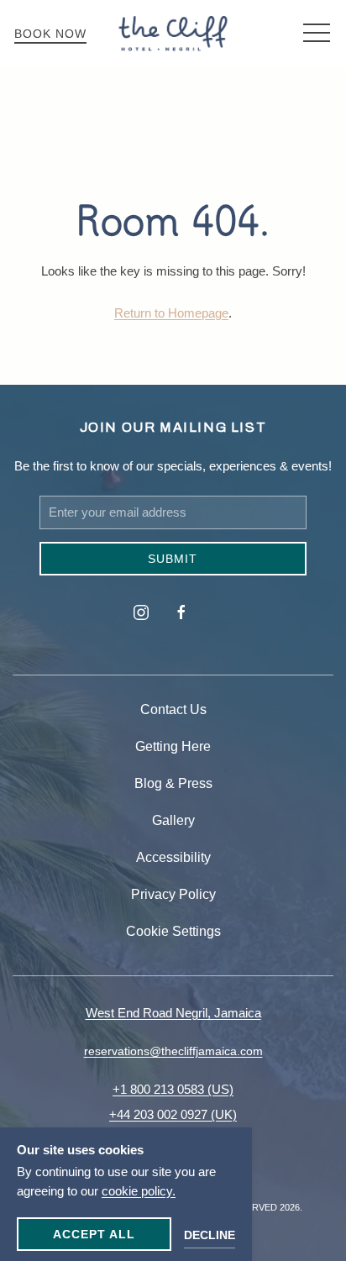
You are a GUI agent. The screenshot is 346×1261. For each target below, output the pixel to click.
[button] (316, 33)
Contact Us (173, 709)
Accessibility (173, 857)
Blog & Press (173, 783)
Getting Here (173, 746)
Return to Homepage (171, 313)
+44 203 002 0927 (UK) (173, 1114)
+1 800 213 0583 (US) (173, 1089)
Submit (172, 558)
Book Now (50, 33)
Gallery (173, 820)
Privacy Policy (173, 894)
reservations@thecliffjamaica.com (173, 1051)
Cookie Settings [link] (173, 931)
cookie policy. (139, 1191)
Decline (209, 1235)
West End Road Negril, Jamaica (173, 1013)
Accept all (94, 1234)
